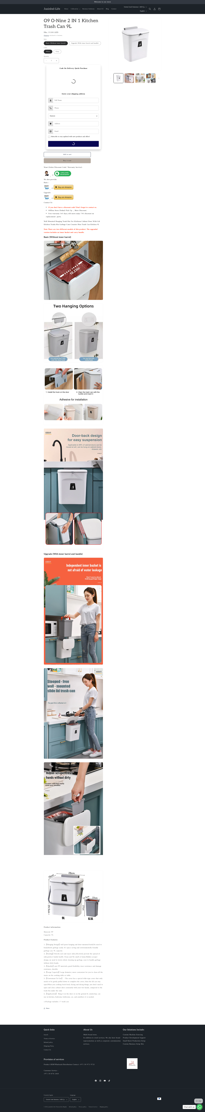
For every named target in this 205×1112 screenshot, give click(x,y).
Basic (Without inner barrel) (56, 43)
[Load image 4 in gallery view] (151, 78)
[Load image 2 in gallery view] (129, 78)
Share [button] (48, 1008)
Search (46, 1035)
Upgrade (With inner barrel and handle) (85, 43)
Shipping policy (104, 1107)
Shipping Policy (49, 1046)
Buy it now (67, 160)
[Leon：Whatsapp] (62, 176)
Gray (57, 51)
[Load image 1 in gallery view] (118, 78)
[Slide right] (159, 78)
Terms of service (93, 1107)
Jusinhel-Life (52, 1107)
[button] (75, 9)
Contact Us (47, 1050)
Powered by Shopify (61, 1107)
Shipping (46, 35)
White (48, 51)
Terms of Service (49, 1038)
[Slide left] (110, 78)
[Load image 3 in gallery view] (140, 78)
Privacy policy (82, 1107)
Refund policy (48, 1042)
